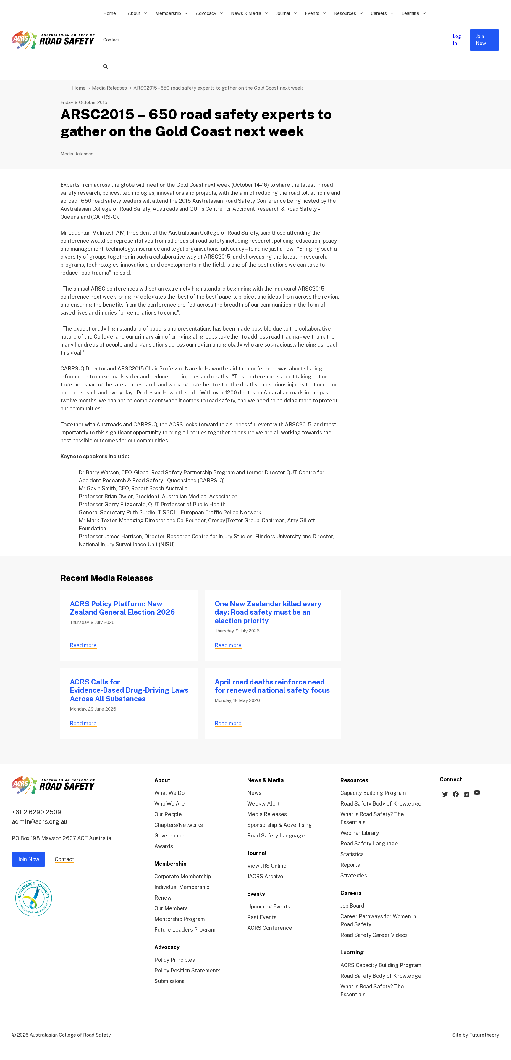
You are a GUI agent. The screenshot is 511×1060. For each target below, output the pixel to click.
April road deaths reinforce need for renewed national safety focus (272, 686)
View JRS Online (267, 866)
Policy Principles (174, 960)
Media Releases (109, 88)
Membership (168, 13)
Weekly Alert (263, 803)
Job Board (352, 906)
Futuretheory (484, 1035)
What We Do (169, 793)
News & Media (246, 13)
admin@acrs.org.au (39, 821)
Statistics (352, 854)
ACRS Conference (269, 928)
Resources (345, 13)
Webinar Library (359, 833)
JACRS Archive (265, 876)
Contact (111, 39)
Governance (169, 835)
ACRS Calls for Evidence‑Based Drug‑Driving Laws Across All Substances (129, 690)
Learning (410, 13)
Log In (457, 39)
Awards (163, 846)
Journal (283, 13)
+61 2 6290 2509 (36, 812)
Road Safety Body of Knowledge (380, 803)
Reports (350, 865)
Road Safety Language (276, 835)
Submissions (169, 981)
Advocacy (206, 13)
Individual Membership (181, 887)
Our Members (171, 908)
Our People (168, 814)
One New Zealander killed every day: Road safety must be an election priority (268, 612)
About (134, 13)
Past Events (261, 917)
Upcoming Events (268, 906)
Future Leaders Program (185, 930)
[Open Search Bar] (105, 66)
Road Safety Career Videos (374, 935)
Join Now (481, 39)
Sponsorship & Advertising (279, 825)
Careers (379, 13)
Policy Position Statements (187, 970)
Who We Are (169, 803)
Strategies (353, 875)
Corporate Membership (182, 876)
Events (312, 13)
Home (109, 13)
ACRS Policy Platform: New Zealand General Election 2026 (122, 608)
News (254, 793)
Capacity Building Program (373, 793)
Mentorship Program (179, 919)
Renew (163, 898)
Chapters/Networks (178, 825)
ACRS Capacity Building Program (380, 965)
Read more (83, 645)
